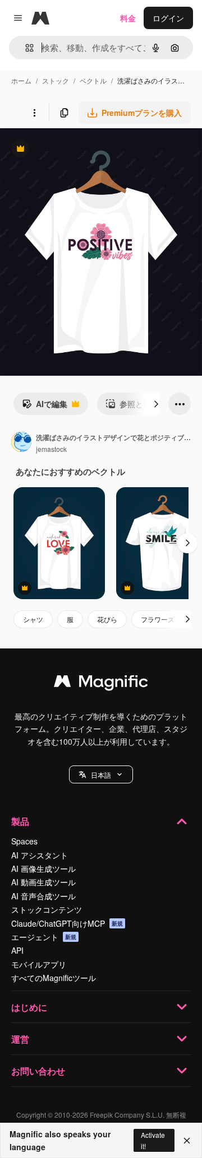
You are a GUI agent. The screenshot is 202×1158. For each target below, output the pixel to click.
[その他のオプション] (34, 112)
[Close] (186, 1140)
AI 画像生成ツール (43, 868)
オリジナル (77, 150)
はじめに (29, 1007)
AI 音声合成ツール (43, 896)
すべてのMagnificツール (53, 977)
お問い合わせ (38, 1070)
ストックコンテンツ (46, 909)
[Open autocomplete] (25, 48)
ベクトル (93, 80)
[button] (101, 774)
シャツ (33, 619)
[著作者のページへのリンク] (21, 443)
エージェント (43, 936)
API (17, 950)
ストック (55, 80)
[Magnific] (101, 683)
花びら (107, 619)
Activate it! (153, 1140)
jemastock (51, 449)
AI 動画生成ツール (43, 882)
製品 (20, 821)
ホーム (21, 80)
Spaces (24, 841)
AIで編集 (44, 406)
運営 (20, 1039)
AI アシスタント (39, 855)
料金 (128, 18)
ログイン (168, 18)
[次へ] (156, 404)
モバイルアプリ (38, 964)
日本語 (101, 774)
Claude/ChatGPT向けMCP (67, 923)
